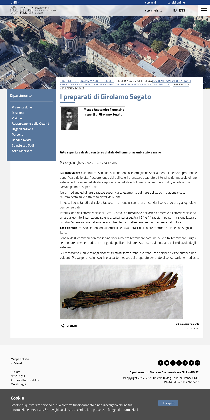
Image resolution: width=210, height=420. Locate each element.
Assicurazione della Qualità (30, 123)
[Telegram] (191, 363)
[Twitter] (160, 363)
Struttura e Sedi (23, 145)
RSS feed (16, 363)
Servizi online (176, 2)
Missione (18, 112)
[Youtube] (166, 363)
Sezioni (106, 80)
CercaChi (150, 2)
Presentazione (22, 107)
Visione (17, 118)
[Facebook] (173, 363)
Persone (17, 134)
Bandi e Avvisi (21, 139)
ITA (175, 10)
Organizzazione (89, 80)
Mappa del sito (20, 359)
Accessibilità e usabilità (25, 380)
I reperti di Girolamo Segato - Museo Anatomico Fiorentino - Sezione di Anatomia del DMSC (125, 82)
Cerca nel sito (153, 10)
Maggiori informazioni (123, 409)
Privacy (15, 371)
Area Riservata (22, 150)
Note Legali (18, 376)
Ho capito (168, 403)
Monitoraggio (19, 384)
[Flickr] (197, 363)
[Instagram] (185, 363)
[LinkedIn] (179, 363)
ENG (182, 10)
